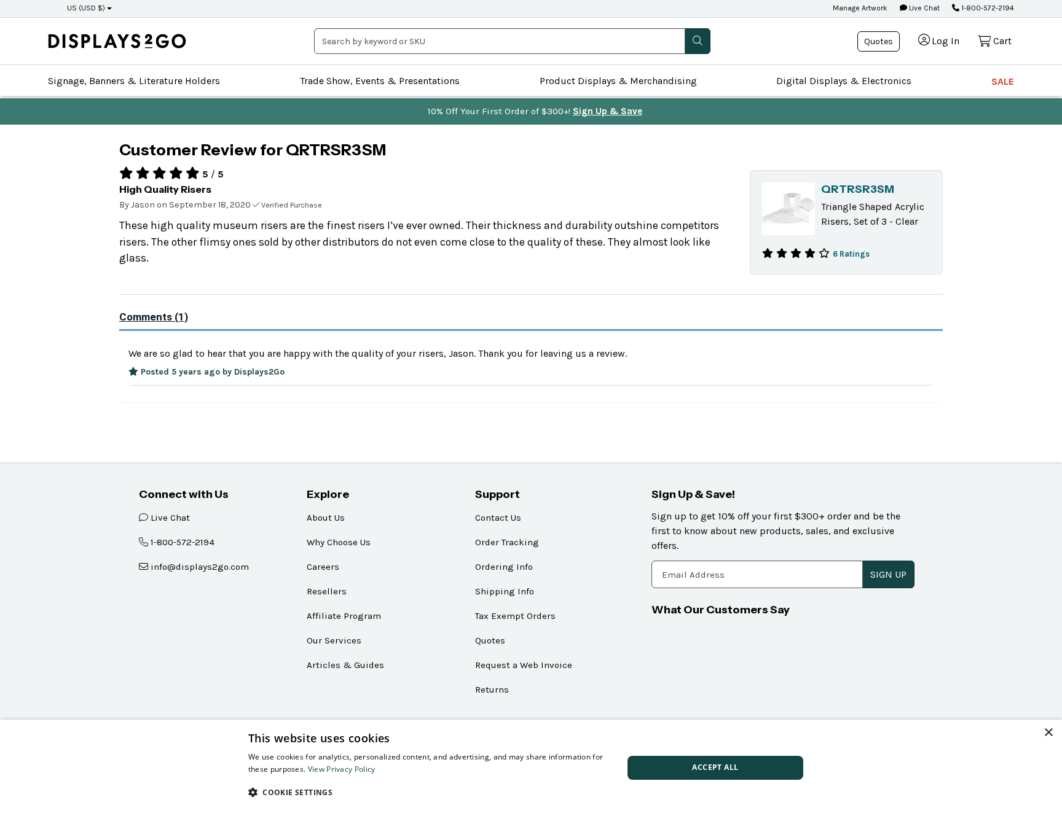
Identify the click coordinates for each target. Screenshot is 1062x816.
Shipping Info (504, 591)
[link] (117, 41)
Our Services (334, 640)
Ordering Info (504, 566)
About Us (326, 517)
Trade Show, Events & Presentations (380, 81)
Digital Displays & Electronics (843, 81)
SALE (1002, 81)
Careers (323, 566)
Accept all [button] (715, 767)
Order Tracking (507, 542)
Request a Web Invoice (523, 664)
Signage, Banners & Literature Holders (134, 81)
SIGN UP (888, 574)
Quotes (878, 41)
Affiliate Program (344, 615)
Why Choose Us (339, 542)
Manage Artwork (860, 8)
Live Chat (923, 8)
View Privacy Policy (342, 769)
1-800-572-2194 (986, 8)
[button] (430, 792)
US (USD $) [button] (86, 8)
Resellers (327, 591)
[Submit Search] (697, 41)
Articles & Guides (345, 664)
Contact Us (498, 517)
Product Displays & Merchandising (618, 81)
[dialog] (531, 768)
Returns (492, 689)
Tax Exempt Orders (515, 615)
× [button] (1048, 732)
